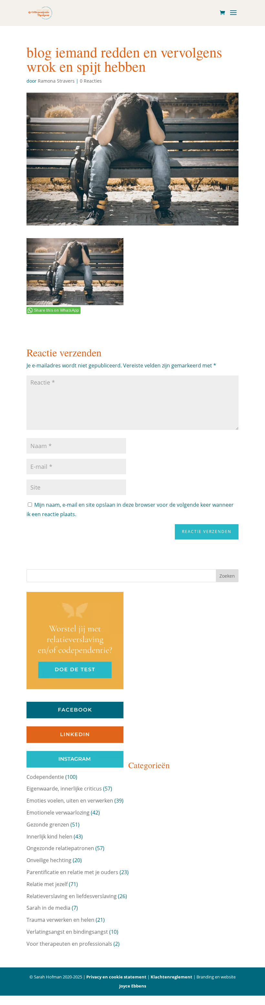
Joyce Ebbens (132, 986)
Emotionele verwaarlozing (58, 812)
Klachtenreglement (171, 977)
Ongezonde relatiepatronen (60, 848)
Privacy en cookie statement (116, 977)
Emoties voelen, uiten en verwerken (69, 800)
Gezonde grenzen (47, 824)
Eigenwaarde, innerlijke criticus (64, 788)
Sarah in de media (48, 907)
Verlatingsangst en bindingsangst (67, 931)
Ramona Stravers (56, 81)
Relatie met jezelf (47, 884)
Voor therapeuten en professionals (69, 943)
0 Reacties (91, 81)
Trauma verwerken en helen (60, 919)
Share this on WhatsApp (56, 310)
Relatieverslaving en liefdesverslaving (71, 896)
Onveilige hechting (48, 860)
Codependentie (45, 776)
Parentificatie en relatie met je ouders (72, 872)
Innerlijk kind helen (49, 836)
